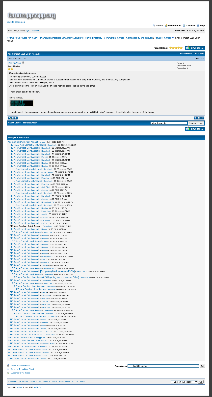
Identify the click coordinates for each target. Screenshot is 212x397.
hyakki (42, 142)
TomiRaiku (50, 335)
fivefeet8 (44, 323)
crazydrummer (47, 172)
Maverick (45, 178)
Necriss (44, 163)
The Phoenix (49, 274)
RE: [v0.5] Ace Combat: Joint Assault (28, 145)
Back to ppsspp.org (16, 22)
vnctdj (43, 320)
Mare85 (44, 157)
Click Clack (46, 187)
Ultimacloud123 (47, 202)
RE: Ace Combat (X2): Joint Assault (27, 331)
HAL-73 (49, 332)
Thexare (44, 302)
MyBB (19, 387)
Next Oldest (15, 122)
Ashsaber (49, 314)
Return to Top (35, 381)
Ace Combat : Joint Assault (21, 340)
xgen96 (44, 214)
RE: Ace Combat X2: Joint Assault (24, 349)
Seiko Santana (41, 341)
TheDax (44, 265)
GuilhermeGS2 (47, 256)
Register (35, 31)
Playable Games (163, 38)
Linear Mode (199, 54)
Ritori (46, 241)
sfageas (44, 190)
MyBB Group (39, 387)
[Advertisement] (117, 12)
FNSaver (45, 217)
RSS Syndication (78, 381)
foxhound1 (45, 295)
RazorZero (14, 63)
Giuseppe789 (49, 268)
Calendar (190, 25)
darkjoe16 (45, 262)
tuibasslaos (43, 347)
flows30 (44, 299)
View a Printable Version (20, 365)
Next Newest (29, 122)
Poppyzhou (46, 211)
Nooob (44, 229)
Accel (43, 326)
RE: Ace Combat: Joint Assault (25, 148)
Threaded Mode (185, 54)
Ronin (43, 259)
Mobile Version (64, 381)
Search (159, 25)
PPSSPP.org (24, 381)
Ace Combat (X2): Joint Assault (23, 142)
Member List (174, 25)
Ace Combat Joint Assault (20, 337)
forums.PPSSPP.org (17, 38)
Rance (44, 292)
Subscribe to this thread (20, 373)
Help (202, 25)
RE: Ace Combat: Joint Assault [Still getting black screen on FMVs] (42, 271)
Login (27, 31)
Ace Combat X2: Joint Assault (22, 346)
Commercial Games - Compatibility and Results (128, 38)
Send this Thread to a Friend (22, 369)
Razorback (52, 145)
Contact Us (13, 381)
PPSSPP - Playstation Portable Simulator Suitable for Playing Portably (65, 38)
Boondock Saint (47, 344)
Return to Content (50, 381)
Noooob (44, 235)
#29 (202, 58)
